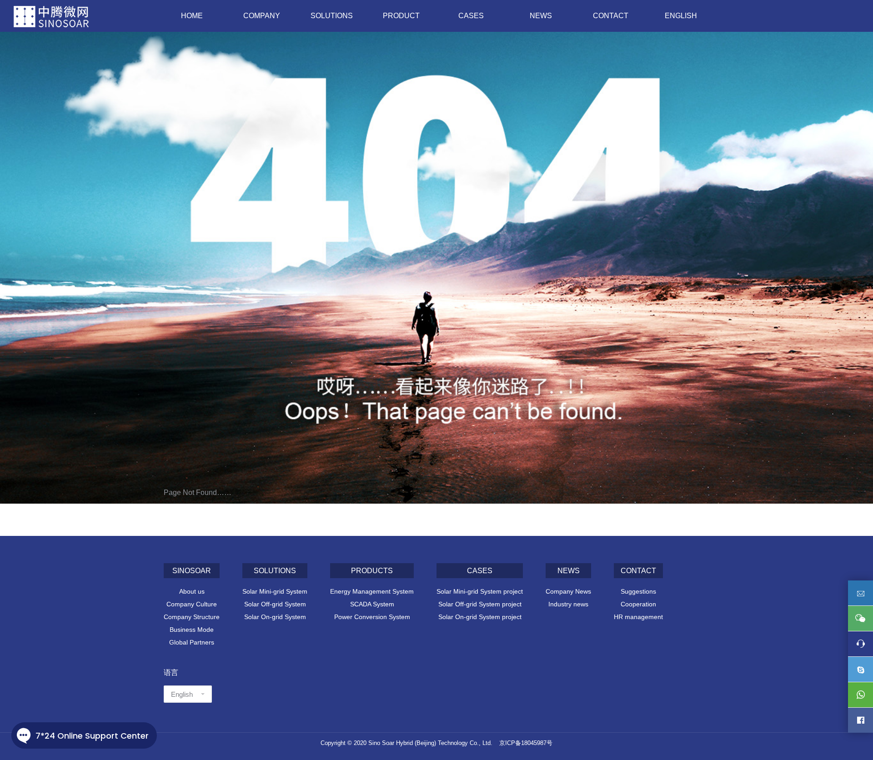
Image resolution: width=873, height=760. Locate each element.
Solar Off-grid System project (480, 604)
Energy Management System (372, 591)
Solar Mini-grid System (274, 591)
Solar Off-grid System (275, 604)
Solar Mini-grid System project (479, 591)
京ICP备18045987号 (525, 743)
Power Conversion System (372, 616)
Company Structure (192, 616)
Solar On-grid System (275, 616)
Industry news (568, 604)
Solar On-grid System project (480, 616)
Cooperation (638, 604)
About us (192, 591)
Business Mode (192, 629)
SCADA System (372, 604)
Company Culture (191, 604)
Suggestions (638, 591)
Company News (568, 591)
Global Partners (191, 642)
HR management (638, 616)
